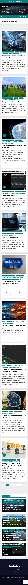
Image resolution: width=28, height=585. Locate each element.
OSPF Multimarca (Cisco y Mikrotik (14, 325)
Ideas (21, 191)
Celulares (6, 516)
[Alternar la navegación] (26, 17)
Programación (5, 141)
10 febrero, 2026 (7, 374)
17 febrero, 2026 (7, 328)
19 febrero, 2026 (7, 286)
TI (20, 53)
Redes (3, 99)
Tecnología (16, 53)
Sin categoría (10, 53)
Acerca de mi (7, 582)
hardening (17, 191)
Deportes (17, 516)
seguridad (4, 53)
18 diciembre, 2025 (8, 470)
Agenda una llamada (15, 582)
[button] (20, 16)
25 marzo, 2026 (7, 198)
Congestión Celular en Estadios (13, 102)
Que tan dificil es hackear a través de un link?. (13, 506)
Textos (9, 143)
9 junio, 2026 (6, 104)
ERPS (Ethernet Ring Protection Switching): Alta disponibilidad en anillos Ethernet (14, 466)
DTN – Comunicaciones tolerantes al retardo (12, 536)
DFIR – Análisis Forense (10, 238)
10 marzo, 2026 (7, 240)
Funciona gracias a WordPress (8, 577)
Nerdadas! (5, 6)
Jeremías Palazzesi (17, 60)
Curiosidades (5, 411)
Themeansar (14, 578)
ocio (24, 191)
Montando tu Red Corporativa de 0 (9, 277)
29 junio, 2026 (7, 60)
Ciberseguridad (5, 191)
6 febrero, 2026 (7, 420)
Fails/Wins (12, 191)
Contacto (22, 582)
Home (2, 582)
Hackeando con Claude (10, 196)
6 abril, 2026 (6, 150)
